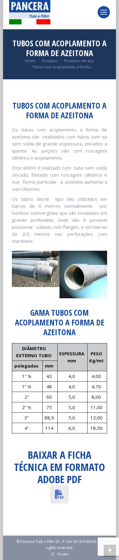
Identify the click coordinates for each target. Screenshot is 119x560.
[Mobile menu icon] (104, 12)
